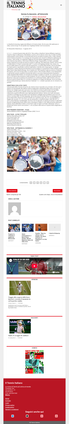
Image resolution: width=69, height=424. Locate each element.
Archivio (34, 16)
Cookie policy (9, 407)
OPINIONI (34, 279)
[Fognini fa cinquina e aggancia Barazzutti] (14, 228)
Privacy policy (9, 405)
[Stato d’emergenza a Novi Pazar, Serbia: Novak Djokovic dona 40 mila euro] (28, 228)
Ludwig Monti (12, 337)
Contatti (8, 401)
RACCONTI (34, 318)
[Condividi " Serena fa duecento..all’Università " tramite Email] (44, 182)
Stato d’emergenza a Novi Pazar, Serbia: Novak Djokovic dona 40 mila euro (27, 237)
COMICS (34, 348)
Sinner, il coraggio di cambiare (18, 335)
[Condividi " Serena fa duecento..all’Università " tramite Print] (47, 182)
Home (7, 399)
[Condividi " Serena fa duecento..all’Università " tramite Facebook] (31, 182)
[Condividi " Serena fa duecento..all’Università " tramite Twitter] (34, 182)
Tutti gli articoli (42, 16)
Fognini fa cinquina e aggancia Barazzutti (11, 236)
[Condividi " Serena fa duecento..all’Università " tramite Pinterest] (37, 182)
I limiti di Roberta (54, 233)
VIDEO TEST (34, 256)
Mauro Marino (12, 303)
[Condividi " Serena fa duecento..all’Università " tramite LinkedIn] (41, 182)
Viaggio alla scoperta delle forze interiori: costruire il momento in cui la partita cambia (19, 299)
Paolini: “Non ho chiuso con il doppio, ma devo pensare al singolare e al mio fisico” (41, 237)
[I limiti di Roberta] (55, 227)
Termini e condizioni (12, 409)
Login (7, 403)
